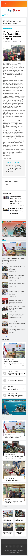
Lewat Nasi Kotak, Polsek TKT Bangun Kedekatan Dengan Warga (10, 2)
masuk (11, 184)
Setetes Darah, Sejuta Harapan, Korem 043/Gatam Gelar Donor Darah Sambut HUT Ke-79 (17, 268)
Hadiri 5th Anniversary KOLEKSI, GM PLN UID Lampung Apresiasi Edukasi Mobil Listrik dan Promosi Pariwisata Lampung (17, 200)
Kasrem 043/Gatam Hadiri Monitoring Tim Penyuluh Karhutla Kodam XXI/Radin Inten (17, 308)
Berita (5, 359)
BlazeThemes (20, 550)
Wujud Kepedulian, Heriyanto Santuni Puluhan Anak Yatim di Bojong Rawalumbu (17, 330)
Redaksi (17, 552)
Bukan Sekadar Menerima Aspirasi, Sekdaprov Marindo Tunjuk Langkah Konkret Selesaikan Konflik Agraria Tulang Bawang (16, 292)
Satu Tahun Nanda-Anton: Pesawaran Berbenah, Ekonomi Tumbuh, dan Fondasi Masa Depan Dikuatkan (17, 300)
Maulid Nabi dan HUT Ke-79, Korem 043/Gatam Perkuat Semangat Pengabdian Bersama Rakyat (16, 315)
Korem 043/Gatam (10, 359)
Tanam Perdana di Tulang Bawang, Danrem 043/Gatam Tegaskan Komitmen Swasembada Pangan (13, 260)
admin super (7, 41)
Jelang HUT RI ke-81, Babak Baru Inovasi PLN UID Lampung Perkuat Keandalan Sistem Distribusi (17, 211)
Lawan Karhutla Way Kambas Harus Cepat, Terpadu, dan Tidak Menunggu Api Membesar (17, 323)
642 (6, 337)
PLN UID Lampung (7, 28)
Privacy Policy (12, 552)
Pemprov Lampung (14, 393)
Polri (12, 386)
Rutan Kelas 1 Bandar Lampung (17, 379)
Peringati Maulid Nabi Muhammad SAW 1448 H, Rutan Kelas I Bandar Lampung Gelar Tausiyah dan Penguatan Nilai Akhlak (16, 276)
